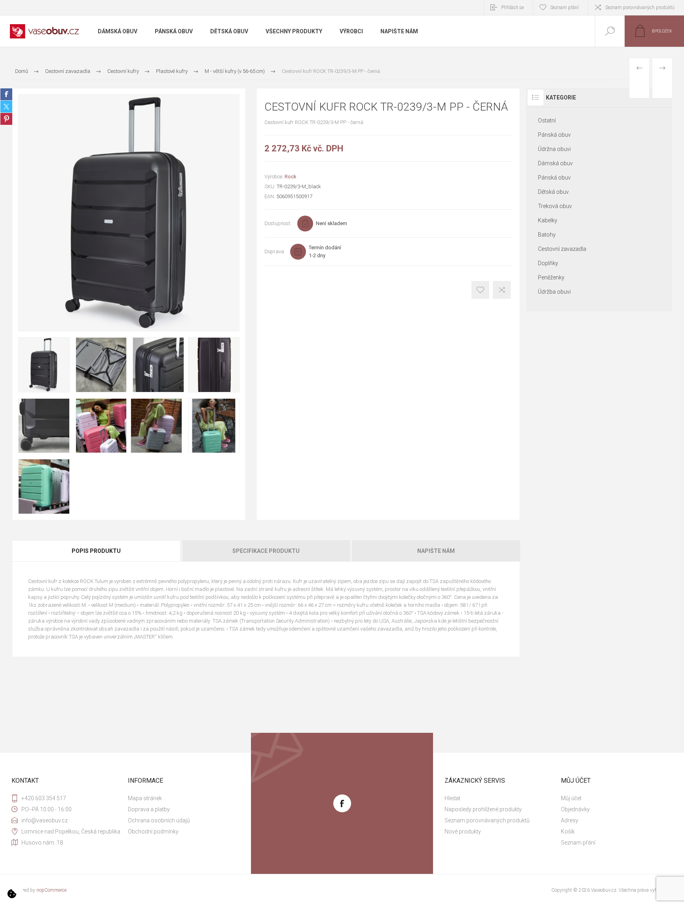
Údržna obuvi (554, 149)
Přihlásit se (512, 7)
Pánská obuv (554, 135)
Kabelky (547, 220)
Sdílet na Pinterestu (6, 119)
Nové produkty (463, 831)
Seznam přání (578, 842)
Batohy (547, 234)
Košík (568, 831)
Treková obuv (555, 206)
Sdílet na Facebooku (6, 94)
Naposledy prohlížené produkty (483, 809)
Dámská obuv (555, 163)
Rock (290, 177)
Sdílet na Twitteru (6, 107)
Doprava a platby (149, 809)
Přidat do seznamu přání (480, 290)
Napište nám (436, 551)
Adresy (569, 820)
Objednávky (575, 809)
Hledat (452, 798)
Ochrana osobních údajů (159, 820)
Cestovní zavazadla (562, 249)
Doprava (274, 251)
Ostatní (547, 120)
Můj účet (571, 798)
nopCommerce (51, 890)
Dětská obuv (553, 192)
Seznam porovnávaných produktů (640, 7)
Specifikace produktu (266, 551)
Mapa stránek (145, 798)
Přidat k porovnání (502, 290)
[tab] (96, 551)
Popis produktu (96, 551)
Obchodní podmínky (153, 831)
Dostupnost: (277, 223)
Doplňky (548, 263)
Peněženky (551, 277)
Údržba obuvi (554, 292)
